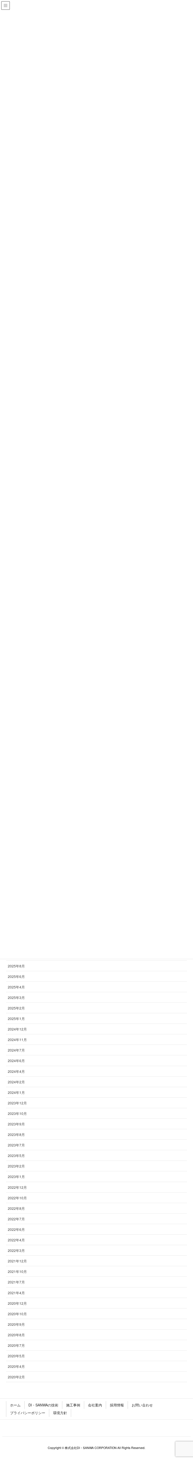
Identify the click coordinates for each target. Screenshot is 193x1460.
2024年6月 (16, 1060)
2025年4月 (16, 986)
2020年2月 (16, 1376)
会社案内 (95, 1404)
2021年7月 (16, 1281)
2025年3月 (16, 997)
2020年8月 (16, 1334)
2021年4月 (16, 1292)
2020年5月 (16, 1355)
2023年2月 (16, 1166)
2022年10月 (17, 1197)
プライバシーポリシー (27, 1412)
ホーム (15, 1404)
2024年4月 (16, 1071)
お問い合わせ (142, 1404)
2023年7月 (16, 1144)
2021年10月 (17, 1271)
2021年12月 (17, 1260)
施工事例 (73, 1404)
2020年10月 (17, 1313)
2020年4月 (16, 1366)
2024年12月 (17, 1029)
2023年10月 (17, 1113)
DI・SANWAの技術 (43, 1404)
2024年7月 (16, 1050)
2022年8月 (16, 1208)
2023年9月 (16, 1123)
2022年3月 (16, 1250)
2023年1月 (16, 1176)
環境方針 (60, 1412)
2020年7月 (16, 1345)
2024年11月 (17, 1039)
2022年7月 (16, 1218)
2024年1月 (16, 1092)
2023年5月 (16, 1155)
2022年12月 (17, 1187)
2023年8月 (16, 1134)
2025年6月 (16, 976)
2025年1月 (16, 1018)
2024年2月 (16, 1081)
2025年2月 (16, 1007)
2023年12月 (17, 1102)
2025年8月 (16, 965)
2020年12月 (17, 1303)
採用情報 (117, 1404)
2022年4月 (16, 1239)
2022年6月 (16, 1229)
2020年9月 (16, 1324)
